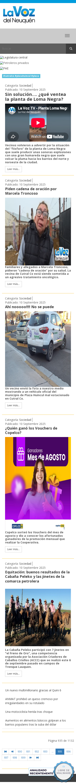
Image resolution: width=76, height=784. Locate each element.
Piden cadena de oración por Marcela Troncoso (31, 191)
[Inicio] (5, 752)
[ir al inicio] (19, 14)
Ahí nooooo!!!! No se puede (29, 306)
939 (23, 757)
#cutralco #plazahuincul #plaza (21, 75)
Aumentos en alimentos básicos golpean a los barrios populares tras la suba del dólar (35, 722)
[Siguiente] (30, 758)
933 (45, 751)
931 (28, 751)
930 (20, 751)
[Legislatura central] (38, 57)
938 (15, 757)
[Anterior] (12, 752)
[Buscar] (71, 49)
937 (6, 757)
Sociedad (25, 85)
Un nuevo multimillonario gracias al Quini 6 (33, 690)
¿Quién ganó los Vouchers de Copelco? (31, 430)
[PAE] (38, 68)
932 (37, 751)
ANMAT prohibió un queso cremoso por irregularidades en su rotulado (31, 701)
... (53, 751)
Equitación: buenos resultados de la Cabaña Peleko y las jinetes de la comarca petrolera (37, 576)
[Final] (37, 758)
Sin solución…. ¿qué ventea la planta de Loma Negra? (35, 96)
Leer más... (13, 169)
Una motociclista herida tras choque (29, 712)
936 (68, 751)
